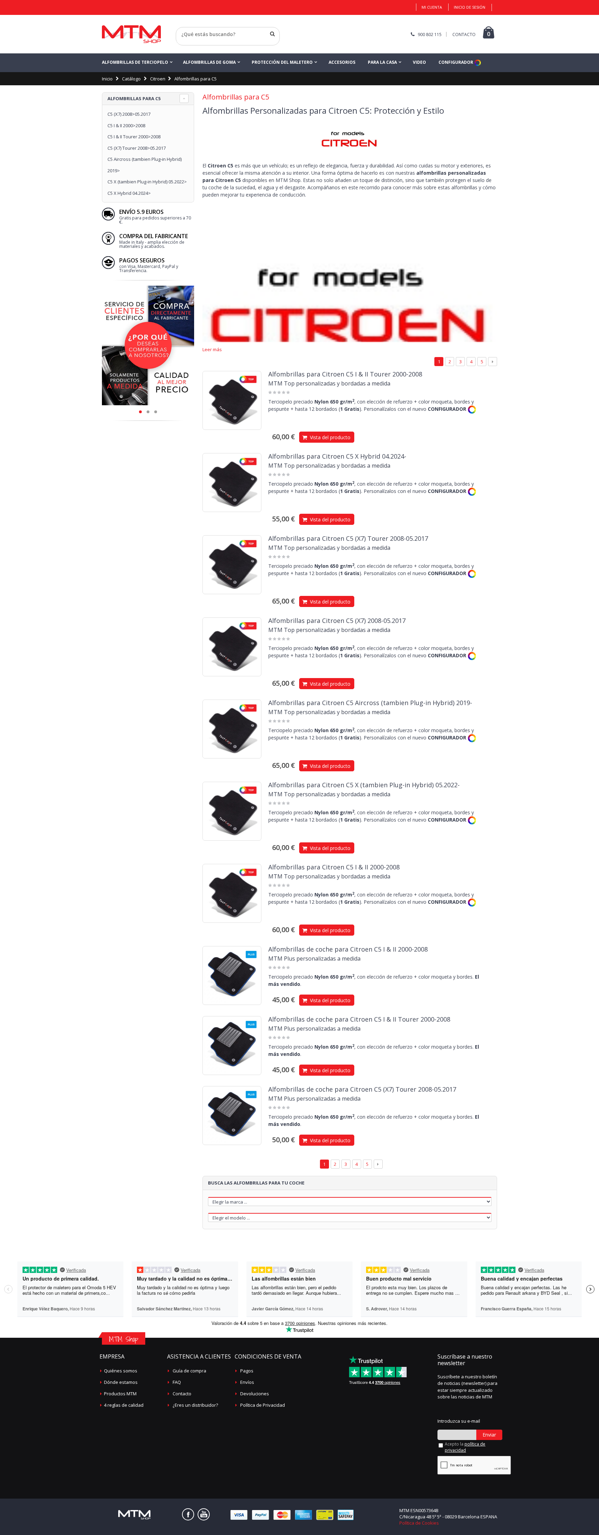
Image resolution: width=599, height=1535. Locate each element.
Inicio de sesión (469, 7)
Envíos (247, 1382)
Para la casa (382, 62)
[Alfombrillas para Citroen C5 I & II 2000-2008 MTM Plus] (232, 975)
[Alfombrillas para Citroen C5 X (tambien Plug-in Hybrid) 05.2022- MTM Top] (232, 811)
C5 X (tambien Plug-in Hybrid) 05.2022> (147, 182)
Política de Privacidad (262, 1405)
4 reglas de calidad (124, 1405)
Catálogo (131, 79)
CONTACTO (464, 34)
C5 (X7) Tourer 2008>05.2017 (136, 148)
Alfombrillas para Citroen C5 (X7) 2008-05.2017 (337, 620)
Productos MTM (120, 1393)
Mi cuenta (432, 7)
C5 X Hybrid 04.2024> (129, 193)
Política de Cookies (419, 1523)
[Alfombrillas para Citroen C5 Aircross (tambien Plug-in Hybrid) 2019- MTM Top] (232, 729)
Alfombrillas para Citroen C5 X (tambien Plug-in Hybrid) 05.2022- (364, 785)
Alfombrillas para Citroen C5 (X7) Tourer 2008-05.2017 (348, 538)
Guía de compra (189, 1371)
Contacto (182, 1393)
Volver (183, 43)
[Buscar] (272, 34)
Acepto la (465, 1447)
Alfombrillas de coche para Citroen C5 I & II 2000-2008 (348, 949)
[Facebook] (188, 1514)
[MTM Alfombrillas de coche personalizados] (131, 34)
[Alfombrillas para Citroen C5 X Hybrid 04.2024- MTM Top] (232, 482)
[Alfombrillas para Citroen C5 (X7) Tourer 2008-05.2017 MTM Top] (232, 565)
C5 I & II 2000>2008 (126, 125)
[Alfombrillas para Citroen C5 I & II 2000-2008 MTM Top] (232, 893)
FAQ (177, 1382)
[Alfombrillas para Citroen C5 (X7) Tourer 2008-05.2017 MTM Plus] (232, 1115)
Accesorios (342, 62)
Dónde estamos (121, 1382)
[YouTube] (204, 1514)
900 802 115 (430, 34)
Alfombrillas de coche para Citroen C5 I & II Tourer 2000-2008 (359, 1019)
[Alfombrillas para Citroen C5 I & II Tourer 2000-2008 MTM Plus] (232, 1045)
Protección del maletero (282, 62)
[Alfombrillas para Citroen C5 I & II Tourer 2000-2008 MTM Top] (232, 400)
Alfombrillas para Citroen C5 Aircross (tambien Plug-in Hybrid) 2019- (370, 703)
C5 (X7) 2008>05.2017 (128, 114)
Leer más (212, 349)
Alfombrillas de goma (209, 62)
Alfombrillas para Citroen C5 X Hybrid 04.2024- (337, 456)
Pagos (246, 1371)
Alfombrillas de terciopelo (135, 62)
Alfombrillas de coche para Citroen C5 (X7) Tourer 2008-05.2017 (362, 1089)
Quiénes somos (120, 1371)
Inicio (107, 79)
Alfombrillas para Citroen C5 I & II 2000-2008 (334, 867)
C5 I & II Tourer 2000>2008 (133, 136)
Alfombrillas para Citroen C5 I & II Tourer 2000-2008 (345, 374)
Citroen (157, 79)
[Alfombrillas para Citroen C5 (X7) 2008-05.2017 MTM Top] (232, 647)
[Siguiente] (492, 361)
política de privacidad (465, 1447)
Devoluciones (254, 1393)
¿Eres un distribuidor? (195, 1405)
